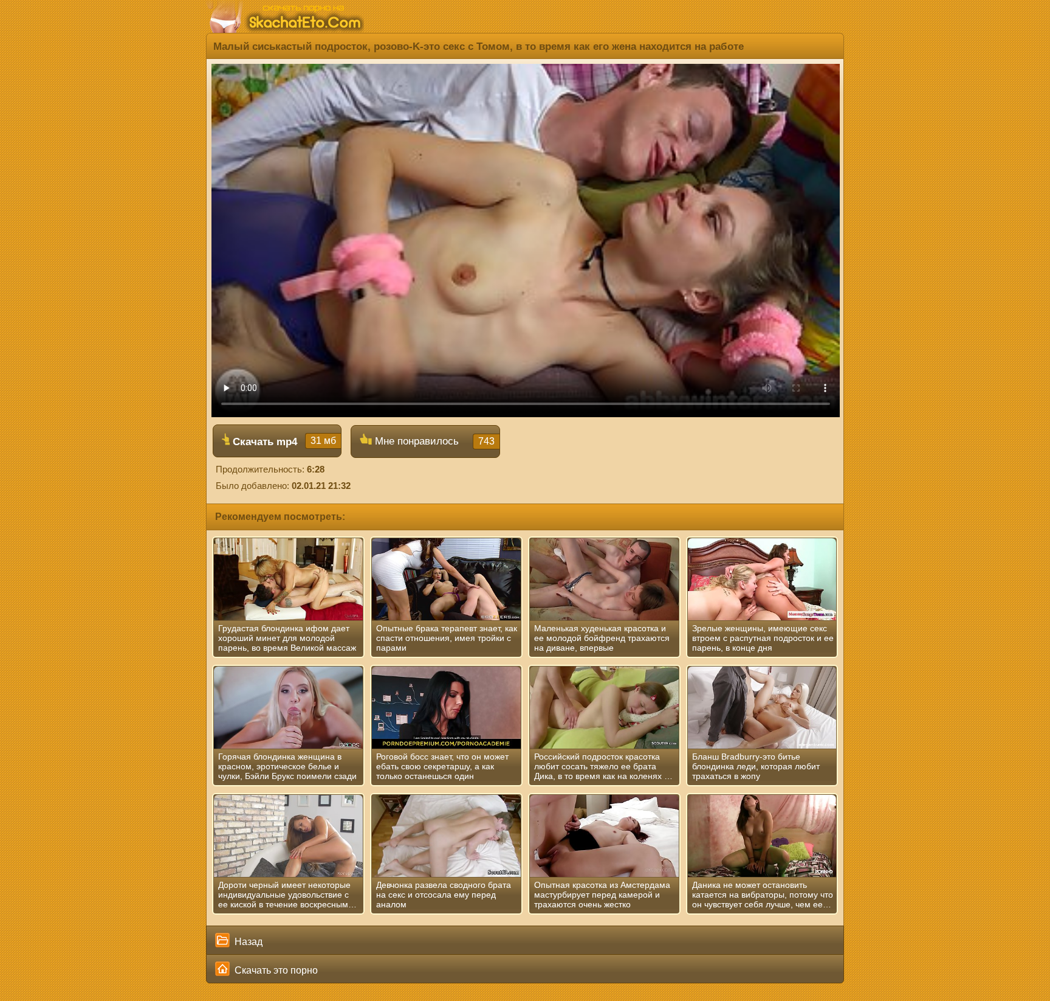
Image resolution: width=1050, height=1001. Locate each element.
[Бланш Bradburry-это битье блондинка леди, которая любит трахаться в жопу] (762, 708)
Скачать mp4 (283, 441)
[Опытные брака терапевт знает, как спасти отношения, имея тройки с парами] (446, 579)
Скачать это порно (275, 970)
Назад (247, 942)
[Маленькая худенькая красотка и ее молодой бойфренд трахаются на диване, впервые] (604, 579)
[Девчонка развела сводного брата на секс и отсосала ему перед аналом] (446, 836)
